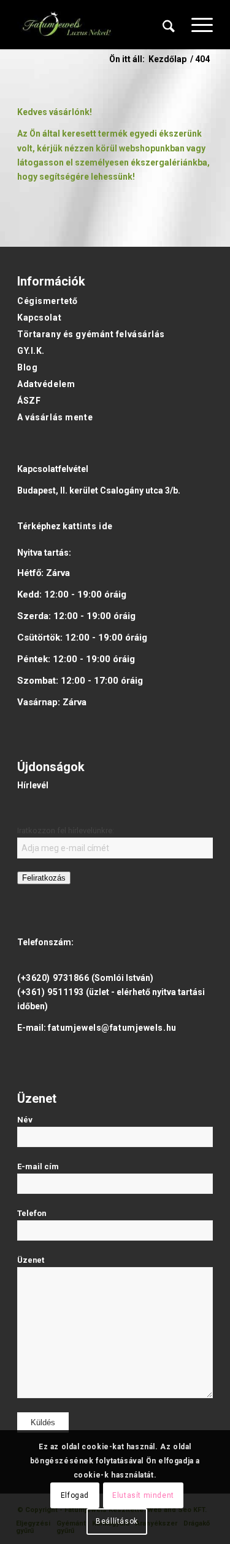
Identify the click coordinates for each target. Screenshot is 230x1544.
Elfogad (75, 1495)
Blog (27, 367)
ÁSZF (28, 401)
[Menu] (196, 24)
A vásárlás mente (55, 417)
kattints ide (88, 526)
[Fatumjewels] (66, 24)
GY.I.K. (31, 351)
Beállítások (117, 1521)
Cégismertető (47, 301)
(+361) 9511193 (50, 992)
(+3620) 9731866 (53, 978)
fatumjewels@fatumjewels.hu (112, 1028)
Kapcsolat (39, 317)
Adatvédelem (46, 384)
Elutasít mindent (143, 1495)
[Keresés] (168, 24)
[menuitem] (168, 24)
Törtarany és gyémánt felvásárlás (91, 334)
